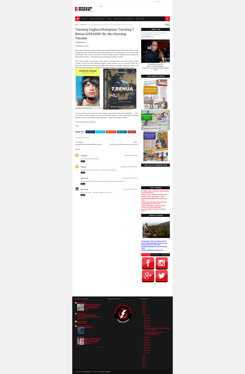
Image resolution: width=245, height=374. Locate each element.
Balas (82, 161)
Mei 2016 (147, 342)
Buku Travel (84, 178)
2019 (144, 305)
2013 (144, 361)
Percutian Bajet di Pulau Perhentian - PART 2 (154, 210)
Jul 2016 (146, 337)
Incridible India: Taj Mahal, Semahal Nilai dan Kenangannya (155, 192)
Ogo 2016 (147, 326)
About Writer (139, 18)
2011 (144, 367)
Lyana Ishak (84, 189)
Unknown (83, 167)
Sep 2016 (147, 323)
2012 (144, 364)
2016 (144, 313)
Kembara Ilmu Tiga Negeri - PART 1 (153, 196)
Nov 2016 (147, 318)
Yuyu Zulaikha (82, 321)
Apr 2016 (147, 345)
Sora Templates (85, 371)
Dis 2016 (147, 315)
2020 (144, 303)
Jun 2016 (147, 340)
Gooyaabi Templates (105, 371)
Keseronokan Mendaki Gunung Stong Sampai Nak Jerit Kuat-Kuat (154, 203)
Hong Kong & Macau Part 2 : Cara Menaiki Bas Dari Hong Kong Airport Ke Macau (93, 307)
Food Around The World (97, 18)
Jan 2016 (147, 353)
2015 (144, 356)
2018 (144, 308)
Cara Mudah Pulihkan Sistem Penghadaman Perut (153, 333)
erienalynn (84, 155)
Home (76, 24)
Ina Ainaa (80, 337)
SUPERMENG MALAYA (84, 326)
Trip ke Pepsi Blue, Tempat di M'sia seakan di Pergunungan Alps (153, 206)
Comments (165, 254)
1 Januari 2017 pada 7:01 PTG (129, 189)
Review (109, 18)
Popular (155, 254)
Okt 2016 (147, 320)
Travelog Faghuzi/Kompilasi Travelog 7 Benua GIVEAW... (156, 329)
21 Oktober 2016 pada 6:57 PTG (129, 178)
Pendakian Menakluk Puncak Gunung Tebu (154, 199)
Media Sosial (146, 254)
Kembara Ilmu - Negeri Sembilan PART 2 (155, 194)
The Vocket (81, 314)
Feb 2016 (147, 350)
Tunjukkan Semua (100, 347)
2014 (144, 359)
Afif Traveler (81, 303)
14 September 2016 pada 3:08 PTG (128, 166)
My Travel (84, 18)
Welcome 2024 (89, 327)
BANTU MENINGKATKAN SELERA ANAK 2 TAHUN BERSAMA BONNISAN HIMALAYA (92, 341)
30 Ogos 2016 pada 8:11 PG (130, 155)
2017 (144, 310)
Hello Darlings (81, 323)
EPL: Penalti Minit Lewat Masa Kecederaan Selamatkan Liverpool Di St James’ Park (89, 316)
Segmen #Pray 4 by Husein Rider (123, 18)
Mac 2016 (147, 348)
